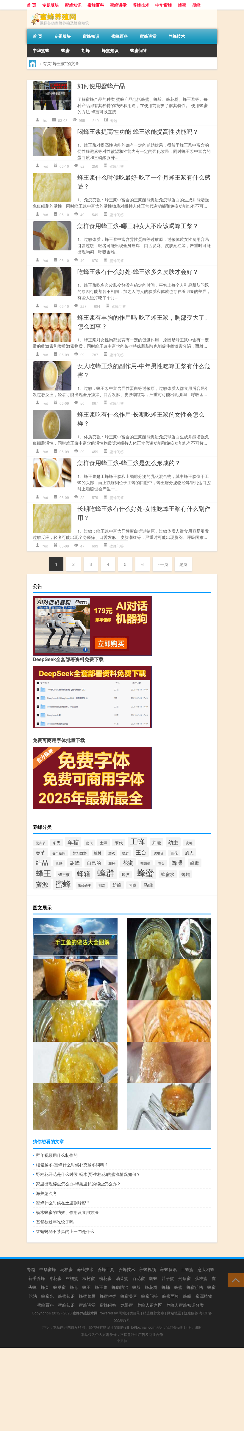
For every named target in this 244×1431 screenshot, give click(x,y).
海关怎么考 (46, 1193)
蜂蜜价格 (195, 1287)
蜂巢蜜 (59, 1287)
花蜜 (128, 862)
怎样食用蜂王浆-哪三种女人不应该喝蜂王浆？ (137, 225)
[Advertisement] (122, 1389)
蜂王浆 (64, 874)
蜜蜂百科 (95, 5)
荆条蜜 (184, 1278)
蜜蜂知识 (73, 5)
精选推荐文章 (153, 1312)
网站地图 (174, 1312)
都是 (101, 885)
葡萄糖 (145, 863)
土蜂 (103, 842)
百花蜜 (138, 1278)
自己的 (94, 862)
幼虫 (173, 842)
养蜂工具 (106, 1269)
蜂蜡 (186, 874)
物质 (125, 853)
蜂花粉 (151, 1287)
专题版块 (50, 5)
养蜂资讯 (168, 1269)
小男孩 (122, 1340)
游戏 (111, 853)
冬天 (56, 842)
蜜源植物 (203, 1296)
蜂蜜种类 (108, 1296)
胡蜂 (196, 5)
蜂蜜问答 (138, 50)
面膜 (132, 885)
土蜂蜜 (187, 1269)
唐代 (89, 842)
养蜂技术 (141, 5)
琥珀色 (158, 853)
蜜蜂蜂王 (84, 885)
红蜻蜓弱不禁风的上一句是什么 (65, 1231)
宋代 (119, 842)
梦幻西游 (80, 852)
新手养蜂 (36, 1278)
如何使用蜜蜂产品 (101, 85)
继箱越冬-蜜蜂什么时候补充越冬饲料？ (72, 1165)
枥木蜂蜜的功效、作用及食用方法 (67, 1212)
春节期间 (58, 853)
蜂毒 (194, 862)
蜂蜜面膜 (170, 1296)
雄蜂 (116, 885)
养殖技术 (85, 1269)
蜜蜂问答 (117, 166)
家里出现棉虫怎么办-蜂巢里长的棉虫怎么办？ (78, 1184)
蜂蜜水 (167, 874)
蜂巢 (177, 862)
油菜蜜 (122, 1278)
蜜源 (42, 884)
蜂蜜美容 (129, 1296)
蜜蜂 (63, 883)
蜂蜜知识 (110, 50)
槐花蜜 (105, 1278)
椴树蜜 (88, 1278)
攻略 (189, 842)
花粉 (111, 863)
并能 (156, 842)
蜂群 (106, 872)
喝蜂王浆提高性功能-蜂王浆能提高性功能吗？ (137, 131)
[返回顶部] (234, 1279)
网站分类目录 (129, 1312)
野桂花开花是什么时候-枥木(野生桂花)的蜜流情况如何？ (88, 1174)
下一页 (162, 564)
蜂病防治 (120, 1287)
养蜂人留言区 (149, 1305)
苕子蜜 (168, 1278)
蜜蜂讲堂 (118, 5)
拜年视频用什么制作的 (57, 1155)
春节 (40, 852)
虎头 (161, 863)
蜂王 (43, 872)
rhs (44, 120)
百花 (174, 853)
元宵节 (41, 843)
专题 (113, 120)
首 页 (31, 5)
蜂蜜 (182, 5)
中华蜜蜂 (163, 5)
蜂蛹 (166, 1287)
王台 (141, 852)
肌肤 (58, 863)
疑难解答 (191, 1312)
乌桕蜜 (66, 1269)
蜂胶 (125, 874)
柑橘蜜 (72, 1278)
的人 (189, 852)
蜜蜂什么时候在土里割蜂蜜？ (63, 1203)
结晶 (42, 862)
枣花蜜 (55, 1278)
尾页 (183, 564)
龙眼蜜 (127, 1305)
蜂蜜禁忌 (87, 1296)
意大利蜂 (206, 1269)
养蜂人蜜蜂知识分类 (185, 1305)
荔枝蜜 (201, 1278)
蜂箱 (83, 873)
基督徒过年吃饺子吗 (54, 1222)
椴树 (97, 853)
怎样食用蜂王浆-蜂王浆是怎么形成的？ (129, 462)
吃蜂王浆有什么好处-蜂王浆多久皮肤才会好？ (137, 271)
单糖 (73, 842)
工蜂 (137, 841)
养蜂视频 (147, 1269)
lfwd (45, 166)
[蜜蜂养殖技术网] (58, 12)
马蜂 (148, 884)
